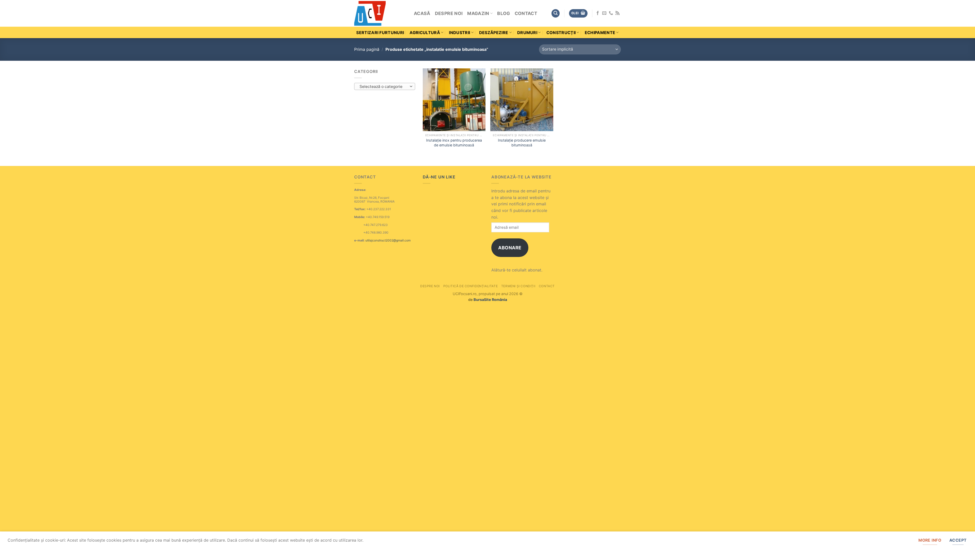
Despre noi (449, 13)
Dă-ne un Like (439, 176)
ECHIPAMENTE (600, 32)
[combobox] (384, 86)
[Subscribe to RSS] (617, 13)
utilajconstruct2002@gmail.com (388, 240)
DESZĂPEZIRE (493, 32)
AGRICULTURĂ (425, 32)
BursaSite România (490, 299)
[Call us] (611, 13)
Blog (503, 13)
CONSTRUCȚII (561, 32)
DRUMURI (527, 32)
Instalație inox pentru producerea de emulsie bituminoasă (454, 142)
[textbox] (384, 86)
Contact (526, 13)
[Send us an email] (604, 13)
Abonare (510, 247)
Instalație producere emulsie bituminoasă (522, 142)
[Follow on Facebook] (598, 13)
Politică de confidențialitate (470, 286)
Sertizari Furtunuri (380, 32)
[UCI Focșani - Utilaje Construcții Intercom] (380, 13)
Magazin (478, 13)
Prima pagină (366, 49)
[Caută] (555, 13)
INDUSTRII (459, 32)
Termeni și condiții (518, 286)
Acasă (422, 13)
